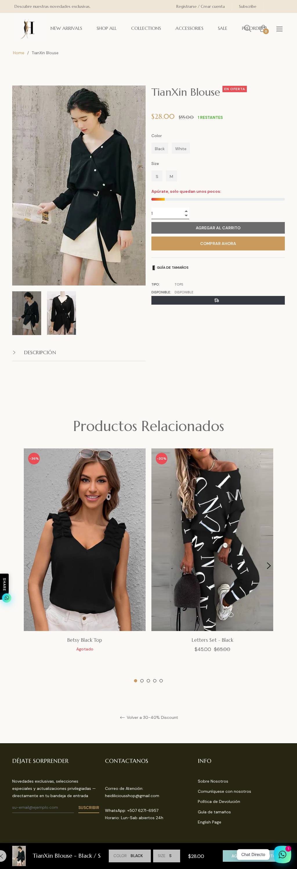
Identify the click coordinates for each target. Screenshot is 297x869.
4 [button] (154, 680)
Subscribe (247, 6)
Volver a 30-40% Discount (152, 717)
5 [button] (161, 680)
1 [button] (135, 680)
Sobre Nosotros (213, 781)
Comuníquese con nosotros (224, 791)
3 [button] (148, 680)
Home (18, 52)
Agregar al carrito (253, 856)
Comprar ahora (218, 243)
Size (155, 163)
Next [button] (269, 566)
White (180, 148)
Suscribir (88, 807)
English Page (209, 822)
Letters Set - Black (212, 640)
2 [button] (142, 680)
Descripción (39, 352)
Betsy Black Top (84, 640)
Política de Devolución (219, 801)
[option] (84, 556)
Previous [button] (28, 566)
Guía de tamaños (172, 267)
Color (156, 135)
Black (160, 148)
